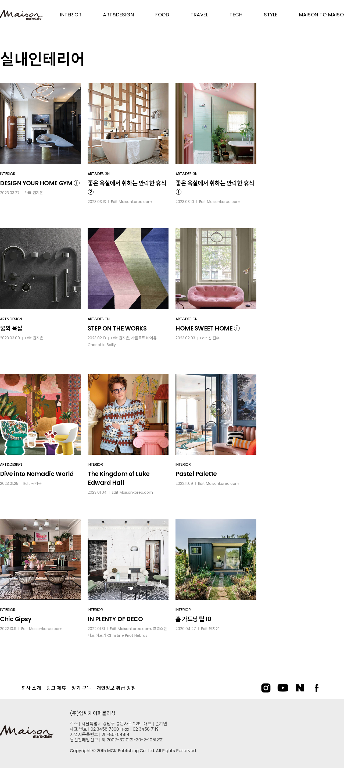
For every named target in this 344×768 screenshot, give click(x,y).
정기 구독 (81, 688)
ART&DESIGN (99, 173)
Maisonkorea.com (135, 201)
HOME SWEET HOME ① (207, 328)
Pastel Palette (196, 474)
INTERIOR (7, 173)
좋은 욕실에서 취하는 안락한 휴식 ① (214, 187)
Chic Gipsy (15, 619)
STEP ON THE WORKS (117, 328)
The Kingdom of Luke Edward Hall (119, 478)
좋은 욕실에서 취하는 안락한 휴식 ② (127, 187)
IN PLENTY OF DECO (115, 619)
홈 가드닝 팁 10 (193, 619)
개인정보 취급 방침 (116, 688)
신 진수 (214, 338)
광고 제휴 (56, 688)
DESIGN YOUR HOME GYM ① (39, 183)
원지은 (38, 192)
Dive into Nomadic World (37, 474)
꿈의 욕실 (11, 328)
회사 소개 (31, 688)
